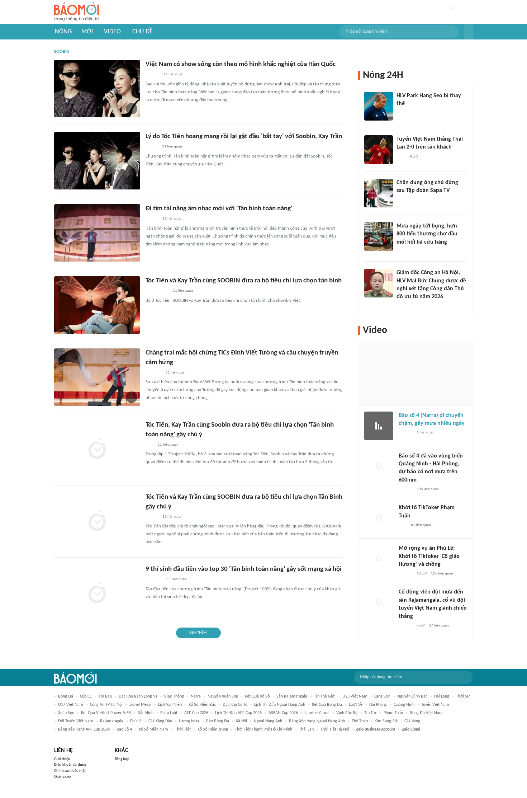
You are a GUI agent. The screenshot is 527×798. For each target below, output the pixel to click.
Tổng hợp (122, 759)
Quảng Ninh (404, 705)
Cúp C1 (86, 696)
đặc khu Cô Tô (235, 705)
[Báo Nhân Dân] (152, 219)
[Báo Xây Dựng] (153, 373)
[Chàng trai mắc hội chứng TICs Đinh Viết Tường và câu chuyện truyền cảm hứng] (97, 377)
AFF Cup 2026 (196, 713)
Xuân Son (66, 713)
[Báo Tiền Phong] (152, 75)
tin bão (105, 696)
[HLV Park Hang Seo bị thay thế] (378, 106)
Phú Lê (136, 721)
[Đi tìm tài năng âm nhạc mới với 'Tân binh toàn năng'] (97, 233)
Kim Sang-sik (386, 721)
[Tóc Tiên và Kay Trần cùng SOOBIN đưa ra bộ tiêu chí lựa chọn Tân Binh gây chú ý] (97, 521)
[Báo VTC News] (154, 580)
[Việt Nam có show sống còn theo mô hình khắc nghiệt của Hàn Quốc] (97, 88)
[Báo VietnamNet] (152, 147)
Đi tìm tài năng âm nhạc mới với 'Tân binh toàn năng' (219, 208)
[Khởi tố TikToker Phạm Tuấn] (378, 518)
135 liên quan (428, 489)
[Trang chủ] (76, 12)
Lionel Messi (140, 705)
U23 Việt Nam (354, 696)
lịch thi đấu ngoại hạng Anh (279, 705)
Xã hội (241, 721)
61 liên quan (421, 525)
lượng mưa (189, 721)
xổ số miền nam (153, 729)
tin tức (370, 713)
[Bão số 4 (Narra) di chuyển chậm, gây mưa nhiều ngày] (378, 426)
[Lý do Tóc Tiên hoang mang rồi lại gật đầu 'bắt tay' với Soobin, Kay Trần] (97, 160)
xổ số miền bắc (202, 705)
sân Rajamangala (291, 696)
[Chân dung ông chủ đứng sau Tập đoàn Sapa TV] (378, 193)
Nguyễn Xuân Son (223, 696)
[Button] (468, 31)
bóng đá (65, 696)
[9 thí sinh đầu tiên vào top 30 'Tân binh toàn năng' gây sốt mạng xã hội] (97, 593)
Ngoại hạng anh (268, 721)
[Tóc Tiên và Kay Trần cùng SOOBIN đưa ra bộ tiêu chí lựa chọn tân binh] (97, 305)
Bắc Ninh (145, 713)
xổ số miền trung (213, 729)
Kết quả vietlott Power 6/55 (106, 713)
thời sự (463, 696)
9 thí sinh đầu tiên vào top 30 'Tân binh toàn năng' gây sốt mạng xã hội (244, 569)
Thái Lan (306, 729)
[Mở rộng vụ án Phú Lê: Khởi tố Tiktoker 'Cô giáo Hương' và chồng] (378, 558)
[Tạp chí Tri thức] (401, 157)
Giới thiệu (62, 759)
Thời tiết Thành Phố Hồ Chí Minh (263, 729)
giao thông (174, 696)
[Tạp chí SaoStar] (404, 113)
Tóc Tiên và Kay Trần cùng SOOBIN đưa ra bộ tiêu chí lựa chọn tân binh (244, 280)
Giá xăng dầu (160, 721)
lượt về (355, 705)
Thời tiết (183, 729)
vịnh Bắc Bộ (346, 713)
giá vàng (412, 721)
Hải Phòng (378, 705)
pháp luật (168, 713)
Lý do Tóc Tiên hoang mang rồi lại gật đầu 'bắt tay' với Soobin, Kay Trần (244, 136)
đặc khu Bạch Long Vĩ (138, 696)
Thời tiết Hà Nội (335, 729)
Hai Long (441, 696)
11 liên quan (173, 74)
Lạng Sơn (382, 696)
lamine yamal (317, 713)
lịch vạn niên (170, 705)
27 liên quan (439, 626)
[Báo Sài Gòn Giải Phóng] (405, 433)
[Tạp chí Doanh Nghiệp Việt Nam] (152, 517)
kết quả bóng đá (327, 705)
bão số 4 (124, 729)
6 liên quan (426, 433)
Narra (196, 696)
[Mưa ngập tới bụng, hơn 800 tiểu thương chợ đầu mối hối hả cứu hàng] (378, 236)
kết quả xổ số (257, 696)
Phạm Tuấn (393, 713)
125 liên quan (442, 574)
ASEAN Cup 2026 (283, 713)
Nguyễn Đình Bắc (412, 696)
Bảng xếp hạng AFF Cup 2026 (84, 729)
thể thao (360, 721)
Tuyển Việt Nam (435, 705)
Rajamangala (111, 721)
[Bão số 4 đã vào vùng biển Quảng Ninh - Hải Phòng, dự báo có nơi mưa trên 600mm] (378, 466)
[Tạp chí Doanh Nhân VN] (402, 200)
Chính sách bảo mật (70, 771)
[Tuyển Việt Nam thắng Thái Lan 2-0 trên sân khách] (378, 149)
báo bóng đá (217, 721)
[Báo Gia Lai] (157, 291)
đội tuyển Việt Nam (75, 721)
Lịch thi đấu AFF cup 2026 (238, 713)
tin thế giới (325, 696)
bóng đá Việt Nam (426, 713)
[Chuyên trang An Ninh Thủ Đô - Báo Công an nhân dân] (149, 445)
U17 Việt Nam (70, 705)
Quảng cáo (62, 777)
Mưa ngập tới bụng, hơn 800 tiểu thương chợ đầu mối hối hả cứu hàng (427, 234)
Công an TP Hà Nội (106, 705)
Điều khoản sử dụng (70, 765)
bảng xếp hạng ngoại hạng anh (317, 721)
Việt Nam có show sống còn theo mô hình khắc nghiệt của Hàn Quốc (241, 64)
